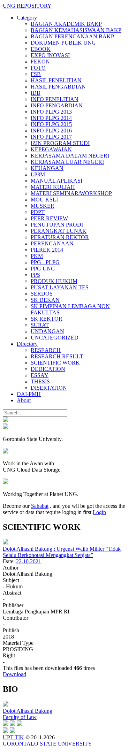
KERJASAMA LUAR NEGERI (67, 162)
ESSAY (39, 375)
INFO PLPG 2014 (51, 118)
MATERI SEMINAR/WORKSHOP (71, 193)
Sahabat (39, 506)
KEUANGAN (47, 168)
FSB (36, 74)
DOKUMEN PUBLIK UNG (63, 43)
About (24, 400)
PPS (35, 275)
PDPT (38, 212)
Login (99, 512)
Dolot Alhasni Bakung (27, 711)
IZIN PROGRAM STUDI (60, 143)
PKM (37, 256)
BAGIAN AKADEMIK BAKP (66, 24)
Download (14, 674)
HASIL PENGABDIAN (58, 87)
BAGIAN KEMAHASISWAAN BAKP (76, 30)
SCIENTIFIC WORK (55, 363)
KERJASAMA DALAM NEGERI (70, 156)
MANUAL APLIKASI (56, 181)
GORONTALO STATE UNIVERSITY (47, 744)
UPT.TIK (13, 737)
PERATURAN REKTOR (60, 237)
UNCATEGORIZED (54, 338)
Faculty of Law (20, 717)
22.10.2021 (28, 561)
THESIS (40, 381)
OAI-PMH (29, 394)
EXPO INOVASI (50, 55)
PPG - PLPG (45, 262)
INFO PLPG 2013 (51, 112)
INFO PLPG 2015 (51, 124)
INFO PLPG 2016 (51, 130)
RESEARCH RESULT (57, 356)
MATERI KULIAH (53, 187)
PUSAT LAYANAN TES (60, 287)
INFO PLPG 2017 (51, 137)
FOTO (38, 68)
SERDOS (42, 294)
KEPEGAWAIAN (51, 149)
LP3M (38, 174)
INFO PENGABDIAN (57, 105)
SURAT (40, 325)
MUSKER (42, 206)
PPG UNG (43, 269)
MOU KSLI (44, 200)
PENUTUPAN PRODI (57, 225)
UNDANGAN (47, 331)
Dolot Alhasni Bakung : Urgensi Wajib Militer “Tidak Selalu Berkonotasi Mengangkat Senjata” (62, 552)
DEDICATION (48, 369)
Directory (27, 344)
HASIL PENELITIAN (56, 80)
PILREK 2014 (47, 250)
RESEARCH (46, 350)
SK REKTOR (46, 319)
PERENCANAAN (52, 243)
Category (27, 18)
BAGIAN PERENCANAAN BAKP (72, 36)
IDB (35, 93)
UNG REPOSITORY (27, 6)
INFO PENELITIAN (54, 99)
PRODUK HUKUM (54, 281)
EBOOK (41, 49)
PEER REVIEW (49, 218)
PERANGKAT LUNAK (58, 231)
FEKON (40, 61)
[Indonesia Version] (5, 420)
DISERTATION (49, 388)
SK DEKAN (45, 300)
